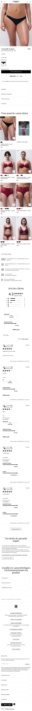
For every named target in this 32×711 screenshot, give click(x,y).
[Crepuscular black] (3, 242)
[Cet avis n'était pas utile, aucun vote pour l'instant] (27, 361)
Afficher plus (16, 329)
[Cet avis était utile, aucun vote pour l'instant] (25, 361)
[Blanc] (3, 175)
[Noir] (3, 63)
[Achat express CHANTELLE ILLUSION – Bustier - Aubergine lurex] (30, 238)
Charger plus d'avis (16, 529)
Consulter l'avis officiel (7, 558)
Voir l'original (6, 419)
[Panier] (30, 1)
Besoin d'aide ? (8, 704)
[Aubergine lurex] (1, 242)
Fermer (14, 704)
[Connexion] (27, 1)
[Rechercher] (4, 1)
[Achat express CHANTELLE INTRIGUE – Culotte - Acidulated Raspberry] (30, 205)
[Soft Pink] (8, 175)
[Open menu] (1, 1)
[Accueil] (16, 2)
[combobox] (23, 339)
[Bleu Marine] (6, 208)
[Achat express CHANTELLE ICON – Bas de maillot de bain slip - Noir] (14, 138)
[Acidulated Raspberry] (1, 175)
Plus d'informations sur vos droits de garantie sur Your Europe (14, 555)
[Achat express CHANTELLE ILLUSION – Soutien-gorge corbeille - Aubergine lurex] (14, 238)
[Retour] (2, 5)
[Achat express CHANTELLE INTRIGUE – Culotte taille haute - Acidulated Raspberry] (14, 205)
